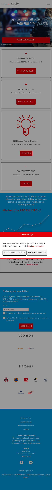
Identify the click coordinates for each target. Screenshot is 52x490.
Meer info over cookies (35, 246)
